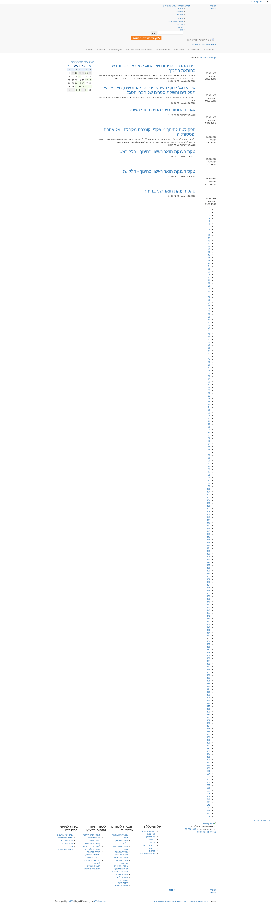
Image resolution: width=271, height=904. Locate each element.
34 (209, 302)
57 (209, 367)
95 (209, 474)
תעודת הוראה (122, 874)
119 (208, 542)
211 (208, 801)
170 (208, 686)
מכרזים (152, 850)
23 (209, 271)
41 (209, 322)
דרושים (152, 847)
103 (208, 497)
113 (208, 525)
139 (208, 598)
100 (208, 488)
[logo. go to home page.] (200, 39)
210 (208, 799)
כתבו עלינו (151, 839)
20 (209, 263)
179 (208, 711)
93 (209, 469)
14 (209, 246)
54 (209, 359)
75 (209, 418)
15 (209, 249)
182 (208, 720)
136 (208, 590)
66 (209, 392)
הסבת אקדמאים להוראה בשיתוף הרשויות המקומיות (120, 868)
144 (208, 613)
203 (208, 779)
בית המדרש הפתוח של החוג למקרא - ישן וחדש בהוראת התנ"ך (153, 67)
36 (209, 308)
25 (209, 277)
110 (208, 517)
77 (209, 424)
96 (209, 477)
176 (208, 703)
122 (208, 550)
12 (209, 240)
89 (209, 457)
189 (208, 739)
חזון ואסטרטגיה (148, 831)
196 (208, 759)
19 (209, 260)
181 (208, 717)
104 (208, 500)
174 (208, 697)
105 (208, 503)
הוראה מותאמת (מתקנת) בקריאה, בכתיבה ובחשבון (92, 854)
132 (208, 579)
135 (208, 587)
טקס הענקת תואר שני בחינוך (169, 191)
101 (208, 491)
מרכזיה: (212, 831)
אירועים (203, 57)
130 (208, 573)
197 (208, 762)
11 (209, 237)
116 (208, 534)
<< (90, 65)
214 (208, 810)
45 (209, 333)
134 (208, 584)
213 (208, 807)
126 (208, 562)
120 (208, 545)
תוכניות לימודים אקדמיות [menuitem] (122, 828)
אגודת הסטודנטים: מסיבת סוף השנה (162, 109)
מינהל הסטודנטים (65, 837)
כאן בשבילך (150, 836)
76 (209, 421)
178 (208, 708)
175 (208, 700)
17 (209, 254)
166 (208, 675)
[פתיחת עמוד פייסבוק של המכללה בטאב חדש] (174, 889)
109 (208, 514)
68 (209, 398)
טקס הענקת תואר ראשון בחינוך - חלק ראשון (156, 151)
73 (209, 412)
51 (209, 350)
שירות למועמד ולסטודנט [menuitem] (68, 828)
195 (208, 756)
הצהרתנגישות (213, 7)
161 (208, 660)
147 (208, 621)
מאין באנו (151, 833)
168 (208, 680)
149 (208, 627)
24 (209, 274)
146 (208, 618)
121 (208, 548)
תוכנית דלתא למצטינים (122, 878)
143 (208, 610)
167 (208, 677)
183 (208, 723)
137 (208, 593)
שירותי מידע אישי (175, 21)
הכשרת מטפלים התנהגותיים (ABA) (92, 867)
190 (208, 742)
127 (208, 565)
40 (209, 319)
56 (209, 364)
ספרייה (180, 18)
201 (208, 773)
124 (208, 556)
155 (208, 644)
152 (208, 635)
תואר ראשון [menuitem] (194, 49)
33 (209, 299)
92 (209, 466)
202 (208, 776)
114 (208, 528)
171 (208, 689)
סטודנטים (179, 11)
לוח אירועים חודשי (147, 853)
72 (209, 409)
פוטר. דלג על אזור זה (262, 820)
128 (208, 567)
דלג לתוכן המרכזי (258, 1)
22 (209, 268)
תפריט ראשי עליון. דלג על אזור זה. (176, 5)
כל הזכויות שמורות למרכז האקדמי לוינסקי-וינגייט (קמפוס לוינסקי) (181, 901)
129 (208, 570)
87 (209, 452)
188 (208, 737)
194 (208, 754)
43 (209, 328)
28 (209, 285)
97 (209, 480)
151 (208, 632)
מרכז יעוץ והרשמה (65, 834)
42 (209, 325)
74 (209, 415)
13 (209, 243)
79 (209, 429)
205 (208, 785)
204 (208, 782)
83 (209, 440)
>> (69, 65)
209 (208, 796)
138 (208, 596)
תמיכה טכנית (67, 843)
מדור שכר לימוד (66, 840)
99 (209, 486)
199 (208, 768)
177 (208, 706)
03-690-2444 (203, 831)
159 (208, 655)
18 (209, 257)
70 (209, 404)
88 (209, 455)
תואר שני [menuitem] (180, 49)
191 (208, 745)
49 (209, 345)
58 (209, 370)
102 (208, 494)
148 (208, 624)
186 (208, 731)
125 (208, 559)
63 (209, 384)
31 (209, 294)
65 (209, 390)
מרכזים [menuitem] (101, 49)
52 (209, 353)
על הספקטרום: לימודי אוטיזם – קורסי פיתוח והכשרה (91, 840)
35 (209, 305)
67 (209, 395)
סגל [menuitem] (181, 8)
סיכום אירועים (149, 845)
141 (208, 604)
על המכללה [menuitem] (152, 826)
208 (208, 793)
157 (208, 649)
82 (209, 438)
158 (208, 652)
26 (209, 280)
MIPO (71, 901)
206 (208, 787)
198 (208, 765)
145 (208, 615)
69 (209, 401)
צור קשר (179, 24)
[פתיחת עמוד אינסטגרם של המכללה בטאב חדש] (170, 889)
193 (208, 751)
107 (208, 508)
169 (208, 683)
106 (208, 505)
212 (208, 804)
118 (208, 539)
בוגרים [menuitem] (180, 14)
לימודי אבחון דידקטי (91, 834)
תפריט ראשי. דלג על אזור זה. (204, 44)
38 (209, 314)
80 (209, 432)
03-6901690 (190, 829)
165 (208, 672)
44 (209, 330)
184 (208, 725)
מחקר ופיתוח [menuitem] (116, 49)
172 (208, 691)
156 (208, 646)
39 (209, 316)
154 (208, 641)
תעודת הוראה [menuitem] (164, 49)
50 (209, 347)
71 (209, 407)
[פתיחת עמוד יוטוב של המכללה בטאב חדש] (172, 889)
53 (209, 356)
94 (209, 471)
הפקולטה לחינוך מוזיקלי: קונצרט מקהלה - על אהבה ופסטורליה (149, 131)
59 (209, 373)
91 (209, 463)
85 (209, 446)
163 (208, 666)
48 (209, 342)
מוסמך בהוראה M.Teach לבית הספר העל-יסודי (121, 854)
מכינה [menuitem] (90, 49)
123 (208, 553)
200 (208, 770)
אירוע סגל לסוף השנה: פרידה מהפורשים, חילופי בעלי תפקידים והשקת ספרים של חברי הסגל (148, 89)
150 (208, 629)
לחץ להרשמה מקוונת (146, 38)
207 (208, 790)
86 (209, 449)
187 (208, 734)
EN (181, 29)
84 (209, 443)
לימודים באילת (121, 885)
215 (208, 813)
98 (209, 483)
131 (208, 576)
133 (208, 581)
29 (209, 288)
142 (208, 607)
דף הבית (212, 57)
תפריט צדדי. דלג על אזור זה (82, 61)
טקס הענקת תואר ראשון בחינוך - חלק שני (158, 171)
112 (208, 522)
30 (209, 291)
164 (208, 669)
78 (209, 426)
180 (208, 714)
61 (209, 378)
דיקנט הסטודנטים (65, 848)
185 (208, 728)
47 (209, 339)
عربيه (180, 26)
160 (208, 658)
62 (209, 381)
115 (208, 531)
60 (209, 376)
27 (209, 282)
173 (208, 694)
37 (209, 311)
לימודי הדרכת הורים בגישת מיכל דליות (91, 847)
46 (209, 336)
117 (208, 536)
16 (209, 251)
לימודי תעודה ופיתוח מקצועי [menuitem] (140, 49)
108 (208, 511)
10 (209, 235)
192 (208, 748)
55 (209, 361)
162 (208, 663)
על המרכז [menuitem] (209, 49)
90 (209, 460)
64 (209, 387)
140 (208, 601)
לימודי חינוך (123, 882)
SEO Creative (99, 901)
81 (209, 435)
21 (209, 266)
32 (209, 297)
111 (208, 519)
